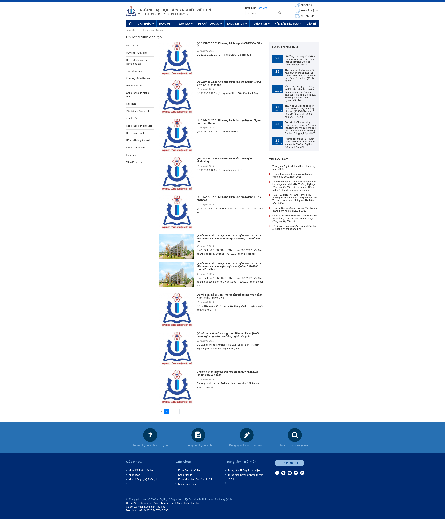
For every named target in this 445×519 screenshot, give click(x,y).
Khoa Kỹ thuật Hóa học (141, 470)
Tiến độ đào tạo (134, 162)
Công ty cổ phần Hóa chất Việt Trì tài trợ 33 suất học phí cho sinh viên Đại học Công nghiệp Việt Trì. (294, 218)
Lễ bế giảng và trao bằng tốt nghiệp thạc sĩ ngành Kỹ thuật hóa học (294, 227)
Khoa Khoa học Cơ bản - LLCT (195, 479)
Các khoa (131, 103)
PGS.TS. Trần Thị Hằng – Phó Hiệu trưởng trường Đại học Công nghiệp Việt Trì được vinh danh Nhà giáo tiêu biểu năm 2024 (294, 198)
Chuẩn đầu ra (133, 118)
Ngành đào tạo (134, 85)
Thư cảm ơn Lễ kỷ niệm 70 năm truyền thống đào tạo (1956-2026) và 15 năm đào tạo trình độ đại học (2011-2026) (300, 75)
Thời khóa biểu (134, 71)
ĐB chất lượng (208, 23)
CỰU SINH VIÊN (308, 16)
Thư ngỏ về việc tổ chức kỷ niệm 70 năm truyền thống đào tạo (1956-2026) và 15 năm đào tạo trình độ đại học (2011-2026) (299, 111)
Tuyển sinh (259, 23)
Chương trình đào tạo (138, 78)
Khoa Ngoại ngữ (187, 483)
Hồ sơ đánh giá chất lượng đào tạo (137, 62)
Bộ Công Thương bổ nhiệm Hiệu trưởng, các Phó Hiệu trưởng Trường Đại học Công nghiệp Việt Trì (300, 60)
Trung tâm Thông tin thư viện (244, 470)
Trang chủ (131, 30)
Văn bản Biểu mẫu (287, 23)
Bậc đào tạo (132, 45)
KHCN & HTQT (235, 23)
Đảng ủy (164, 23)
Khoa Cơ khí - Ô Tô (189, 470)
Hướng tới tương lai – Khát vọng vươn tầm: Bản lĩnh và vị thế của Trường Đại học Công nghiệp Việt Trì (300, 142)
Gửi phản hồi (289, 463)
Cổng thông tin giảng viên (137, 94)
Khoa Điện (134, 474)
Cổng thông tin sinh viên (139, 125)
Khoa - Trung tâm (135, 147)
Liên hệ (311, 23)
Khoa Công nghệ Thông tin (143, 479)
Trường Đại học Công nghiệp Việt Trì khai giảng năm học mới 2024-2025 (295, 209)
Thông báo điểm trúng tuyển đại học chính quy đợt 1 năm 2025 (292, 175)
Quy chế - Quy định (136, 52)
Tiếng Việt (262, 8)
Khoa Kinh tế (185, 474)
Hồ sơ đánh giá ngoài (138, 140)
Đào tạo (184, 23)
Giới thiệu (144, 23)
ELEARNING (306, 5)
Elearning (131, 155)
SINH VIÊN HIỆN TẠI (310, 11)
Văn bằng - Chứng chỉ (138, 111)
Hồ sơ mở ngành (135, 133)
